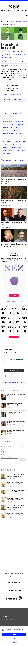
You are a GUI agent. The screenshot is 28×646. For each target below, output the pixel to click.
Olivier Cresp (6, 139)
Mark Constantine (7, 127)
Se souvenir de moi (9, 367)
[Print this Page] (25, 62)
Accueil (13, 21)
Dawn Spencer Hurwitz (8, 116)
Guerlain (17, 127)
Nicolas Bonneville (8, 133)
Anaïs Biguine (6, 153)
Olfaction (5, 124)
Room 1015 (15, 139)
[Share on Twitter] (17, 62)
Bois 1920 (5, 130)
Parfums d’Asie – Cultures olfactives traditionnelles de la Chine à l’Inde (15, 483)
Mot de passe (5, 359)
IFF (24, 142)
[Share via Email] (23, 62)
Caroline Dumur (20, 124)
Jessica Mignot (7, 51)
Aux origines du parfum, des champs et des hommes (13, 179)
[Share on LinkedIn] (20, 62)
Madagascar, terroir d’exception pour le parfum (13, 201)
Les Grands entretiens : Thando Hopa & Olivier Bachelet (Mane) (13, 245)
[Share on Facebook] (14, 62)
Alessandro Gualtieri (16, 147)
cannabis (5, 113)
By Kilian (5, 147)
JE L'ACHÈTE (14, 295)
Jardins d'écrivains (8, 150)
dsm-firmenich (19, 133)
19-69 (12, 124)
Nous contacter (5, 622)
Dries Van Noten (17, 144)
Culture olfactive (20, 53)
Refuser (14, 638)
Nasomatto (17, 142)
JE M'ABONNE (14, 337)
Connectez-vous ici (18, 99)
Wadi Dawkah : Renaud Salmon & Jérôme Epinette (14, 223)
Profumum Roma (6, 144)
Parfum (8, 54)
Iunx (21, 136)
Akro (21, 113)
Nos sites (3, 449)
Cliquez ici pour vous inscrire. (12, 94)
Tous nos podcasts (6, 441)
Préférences (14, 642)
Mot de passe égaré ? (18, 382)
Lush (4, 136)
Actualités (11, 53)
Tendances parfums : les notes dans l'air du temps (14, 22)
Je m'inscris (7, 382)
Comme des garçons (7, 142)
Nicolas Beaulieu (20, 150)
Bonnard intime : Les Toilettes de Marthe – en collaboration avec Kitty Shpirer (17, 475)
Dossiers (3, 54)
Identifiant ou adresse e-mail (10, 352)
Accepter (14, 634)
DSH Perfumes (13, 113)
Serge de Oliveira (15, 130)
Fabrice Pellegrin (12, 136)
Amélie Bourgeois (7, 121)
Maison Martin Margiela (9, 119)
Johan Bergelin (19, 121)
